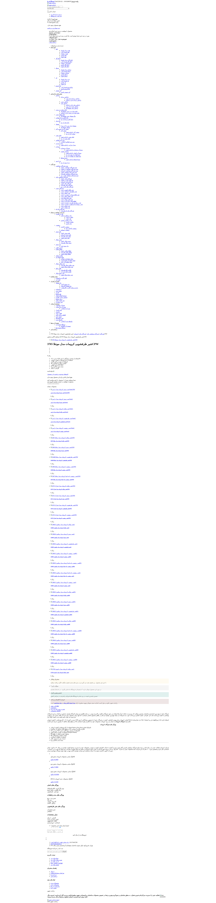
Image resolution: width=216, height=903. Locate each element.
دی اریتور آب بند (65, 162)
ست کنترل (59, 310)
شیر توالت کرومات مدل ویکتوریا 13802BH (60, 624)
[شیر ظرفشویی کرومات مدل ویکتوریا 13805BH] (64, 650)
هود (57, 49)
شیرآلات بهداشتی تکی (62, 177)
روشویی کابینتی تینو (71, 228)
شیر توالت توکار (60, 263)
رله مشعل (59, 283)
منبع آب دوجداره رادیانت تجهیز (74, 150)
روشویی (58, 225)
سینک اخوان (64, 76)
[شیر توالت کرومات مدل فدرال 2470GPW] (63, 486)
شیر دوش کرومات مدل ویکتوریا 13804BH (60, 643)
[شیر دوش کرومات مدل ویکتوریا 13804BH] (63, 640)
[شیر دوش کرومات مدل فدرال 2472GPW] (63, 495)
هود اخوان (63, 57)
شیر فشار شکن (60, 300)
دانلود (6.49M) (54, 759)
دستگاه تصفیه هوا (60, 328)
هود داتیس (63, 55)
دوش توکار (59, 239)
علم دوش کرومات (66, 235)
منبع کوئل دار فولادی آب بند (73, 156)
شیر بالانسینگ (59, 318)
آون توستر (58, 90)
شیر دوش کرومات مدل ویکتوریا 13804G (60, 537)
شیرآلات (53, 164)
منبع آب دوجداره (65, 148)
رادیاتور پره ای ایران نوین (73, 98)
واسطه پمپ (59, 320)
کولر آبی (58, 279)
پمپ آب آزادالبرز (65, 308)
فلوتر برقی (59, 313)
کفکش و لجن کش (61, 315)
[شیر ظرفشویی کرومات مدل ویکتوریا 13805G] (64, 544)
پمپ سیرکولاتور (60, 140)
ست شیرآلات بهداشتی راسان (69, 167)
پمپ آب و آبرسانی (61, 307)
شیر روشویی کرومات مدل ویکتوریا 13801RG (61, 556)
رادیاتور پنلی (64, 103)
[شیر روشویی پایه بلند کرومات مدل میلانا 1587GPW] (65, 476)
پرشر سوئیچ (59, 299)
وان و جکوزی (59, 214)
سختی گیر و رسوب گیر (62, 129)
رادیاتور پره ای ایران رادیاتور (73, 100)
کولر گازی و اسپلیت (61, 278)
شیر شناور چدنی (65, 206)
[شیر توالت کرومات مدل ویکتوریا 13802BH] (63, 621)
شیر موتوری (59, 302)
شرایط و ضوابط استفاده (57, 873)
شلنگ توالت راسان (66, 251)
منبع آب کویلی (65, 151)
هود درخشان (64, 53)
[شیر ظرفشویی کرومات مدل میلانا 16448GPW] (64, 457)
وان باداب (68, 219)
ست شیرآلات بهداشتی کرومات (69, 170)
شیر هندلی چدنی (65, 207)
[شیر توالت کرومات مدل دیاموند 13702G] (62, 669)
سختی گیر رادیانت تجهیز (72, 132)
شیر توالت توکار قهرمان (67, 265)
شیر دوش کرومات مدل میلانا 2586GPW (60, 450)
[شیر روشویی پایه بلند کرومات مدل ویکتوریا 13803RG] (66, 563)
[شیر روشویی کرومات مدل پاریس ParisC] (63, 428)
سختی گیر (63, 130)
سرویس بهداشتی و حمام (57, 212)
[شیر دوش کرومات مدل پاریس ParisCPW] (63, 389)
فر (56, 78)
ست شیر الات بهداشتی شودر (69, 172)
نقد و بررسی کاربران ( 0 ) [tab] (58, 709)
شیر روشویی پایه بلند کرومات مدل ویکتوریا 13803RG (63, 566)
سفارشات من (54, 858)
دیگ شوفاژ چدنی (60, 114)
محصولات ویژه (55, 883)
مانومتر (58, 312)
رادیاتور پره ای (65, 97)
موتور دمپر (59, 291)
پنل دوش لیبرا (65, 246)
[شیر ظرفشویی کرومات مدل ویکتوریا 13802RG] (64, 611)
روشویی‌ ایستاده (65, 230)
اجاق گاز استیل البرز (66, 62)
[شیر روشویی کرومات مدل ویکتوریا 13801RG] (64, 553)
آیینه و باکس (59, 247)
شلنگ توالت (59, 249)
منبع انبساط (64, 158)
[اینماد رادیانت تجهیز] (53, 900)
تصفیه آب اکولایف (66, 326)
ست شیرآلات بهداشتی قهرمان (69, 174)
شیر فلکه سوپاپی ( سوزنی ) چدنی (70, 195)
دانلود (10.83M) (55, 774)
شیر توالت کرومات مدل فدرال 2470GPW (60, 489)
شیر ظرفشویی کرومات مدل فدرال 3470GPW (61, 508)
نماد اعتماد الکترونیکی (69, 703)
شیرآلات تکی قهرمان (66, 185)
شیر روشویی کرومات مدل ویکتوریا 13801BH (61, 663)
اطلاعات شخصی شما (57, 863)
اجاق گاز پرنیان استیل (67, 60)
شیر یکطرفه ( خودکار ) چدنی (69, 191)
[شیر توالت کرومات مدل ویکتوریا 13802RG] (63, 592)
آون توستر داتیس (65, 92)
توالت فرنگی (59, 255)
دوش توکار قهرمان (66, 243)
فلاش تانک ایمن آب (66, 271)
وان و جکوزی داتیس (66, 220)
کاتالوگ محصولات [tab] (56, 711)
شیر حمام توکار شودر (67, 275)
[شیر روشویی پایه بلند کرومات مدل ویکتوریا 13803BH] (66, 630)
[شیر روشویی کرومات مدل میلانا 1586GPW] (63, 466)
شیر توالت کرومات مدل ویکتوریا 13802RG (60, 595)
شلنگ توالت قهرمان (66, 252)
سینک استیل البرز (65, 71)
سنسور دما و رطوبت (61, 297)
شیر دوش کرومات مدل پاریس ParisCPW (60, 392)
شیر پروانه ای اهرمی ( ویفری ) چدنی (71, 203)
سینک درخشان (65, 73)
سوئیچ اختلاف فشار (61, 296)
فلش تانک (58, 268)
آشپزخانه (53, 47)
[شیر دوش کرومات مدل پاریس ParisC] (62, 399)
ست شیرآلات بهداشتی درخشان (69, 169)
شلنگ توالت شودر (66, 254)
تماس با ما (53, 888)
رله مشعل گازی (65, 284)
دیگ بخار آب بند (65, 122)
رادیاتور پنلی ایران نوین (72, 106)
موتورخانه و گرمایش (56, 94)
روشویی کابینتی (65, 227)
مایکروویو (58, 86)
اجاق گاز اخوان (65, 66)
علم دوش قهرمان (66, 236)
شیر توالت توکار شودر (67, 267)
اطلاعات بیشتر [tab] (55, 706)
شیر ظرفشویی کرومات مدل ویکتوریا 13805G (61, 547)
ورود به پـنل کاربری (56, 14)
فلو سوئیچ (58, 294)
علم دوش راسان (65, 233)
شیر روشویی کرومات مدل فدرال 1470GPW (61, 518)
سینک (57, 68)
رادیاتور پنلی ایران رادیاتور (73, 105)
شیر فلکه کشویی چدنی (67, 190)
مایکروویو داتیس (65, 89)
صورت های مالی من (56, 860)
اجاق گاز (58, 58)
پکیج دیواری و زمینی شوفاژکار (69, 111)
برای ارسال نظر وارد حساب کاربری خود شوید (60, 835)
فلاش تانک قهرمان (66, 270)
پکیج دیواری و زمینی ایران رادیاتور (70, 113)
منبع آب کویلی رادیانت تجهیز (73, 153)
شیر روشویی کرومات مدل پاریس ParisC (60, 431)
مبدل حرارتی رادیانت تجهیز (68, 145)
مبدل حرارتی (59, 143)
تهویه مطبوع (54, 276)
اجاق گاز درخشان (66, 63)
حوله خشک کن (60, 257)
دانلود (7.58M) (54, 767)
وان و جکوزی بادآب (66, 215)
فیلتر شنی (58, 135)
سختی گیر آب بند (70, 134)
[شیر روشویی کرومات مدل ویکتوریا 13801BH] (64, 659)
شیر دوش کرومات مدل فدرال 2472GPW (60, 499)
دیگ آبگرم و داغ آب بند (67, 119)
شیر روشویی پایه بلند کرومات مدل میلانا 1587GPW (62, 479)
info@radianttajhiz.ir (56, 844)
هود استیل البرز (65, 52)
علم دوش (58, 231)
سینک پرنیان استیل (66, 70)
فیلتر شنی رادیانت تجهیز (67, 137)
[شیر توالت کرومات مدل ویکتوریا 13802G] (63, 524)
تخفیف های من (55, 865)
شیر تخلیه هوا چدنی (66, 198)
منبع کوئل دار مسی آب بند (73, 154)
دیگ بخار (58, 121)
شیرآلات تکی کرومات (67, 182)
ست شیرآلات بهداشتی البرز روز (69, 175)
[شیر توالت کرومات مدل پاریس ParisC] (62, 409)
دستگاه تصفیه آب (60, 324)
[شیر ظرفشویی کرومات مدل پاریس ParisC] (63, 418)
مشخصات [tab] (53, 707)
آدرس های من (55, 861)
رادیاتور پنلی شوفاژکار (72, 108)
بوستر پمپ (59, 316)
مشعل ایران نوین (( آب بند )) (68, 126)
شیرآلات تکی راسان (66, 179)
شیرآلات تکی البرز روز (67, 187)
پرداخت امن (54, 329)
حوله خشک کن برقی (66, 262)
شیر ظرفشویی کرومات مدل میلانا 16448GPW (61, 460)
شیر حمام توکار (60, 273)
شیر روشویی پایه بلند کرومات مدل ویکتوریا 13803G (62, 576)
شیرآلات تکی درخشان (67, 180)
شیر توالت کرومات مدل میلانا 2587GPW (60, 441)
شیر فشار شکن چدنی (67, 196)
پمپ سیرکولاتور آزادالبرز (68, 142)
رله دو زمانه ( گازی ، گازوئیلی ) (69, 287)
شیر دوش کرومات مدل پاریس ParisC (59, 402)
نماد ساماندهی (58, 703)
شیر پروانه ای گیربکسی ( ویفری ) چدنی (72, 204)
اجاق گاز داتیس (65, 65)
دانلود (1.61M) (54, 782)
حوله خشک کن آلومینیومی (68, 260)
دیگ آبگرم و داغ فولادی (62, 118)
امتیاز (60, 825)
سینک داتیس (64, 74)
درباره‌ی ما (54, 875)
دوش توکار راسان (66, 241)
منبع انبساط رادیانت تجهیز (73, 159)
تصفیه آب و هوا (55, 323)
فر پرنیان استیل (65, 79)
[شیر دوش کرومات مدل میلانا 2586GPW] (62, 447)
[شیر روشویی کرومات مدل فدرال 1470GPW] (64, 515)
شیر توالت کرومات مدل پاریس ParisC (59, 412)
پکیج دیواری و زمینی (61, 110)
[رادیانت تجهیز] (51, 3)
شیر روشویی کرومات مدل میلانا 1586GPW (60, 470)
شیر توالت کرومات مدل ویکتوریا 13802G (60, 527)
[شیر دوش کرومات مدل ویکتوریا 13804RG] (63, 601)
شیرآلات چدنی (60, 188)
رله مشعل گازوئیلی (66, 286)
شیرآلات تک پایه (60, 209)
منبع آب (58, 146)
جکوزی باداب (69, 217)
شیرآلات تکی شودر (66, 183)
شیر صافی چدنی (65, 193)
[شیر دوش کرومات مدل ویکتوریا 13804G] (63, 534)
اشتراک (64, 851)
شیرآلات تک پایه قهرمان (67, 211)
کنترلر (57, 292)
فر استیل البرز (65, 81)
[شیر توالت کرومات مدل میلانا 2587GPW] (63, 437)
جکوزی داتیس (70, 222)
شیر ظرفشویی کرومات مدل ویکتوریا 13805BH (61, 653)
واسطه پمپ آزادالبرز (66, 321)
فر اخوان (63, 84)
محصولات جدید (55, 885)
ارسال (52, 871)
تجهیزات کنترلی (55, 281)
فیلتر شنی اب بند (65, 138)
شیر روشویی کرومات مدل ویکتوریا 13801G (60, 585)
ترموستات (58, 289)
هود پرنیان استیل (65, 50)
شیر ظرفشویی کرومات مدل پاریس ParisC (60, 421)
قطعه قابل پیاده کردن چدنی (68, 201)
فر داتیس (63, 82)
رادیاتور (58, 95)
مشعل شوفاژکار (65, 127)
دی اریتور (58, 161)
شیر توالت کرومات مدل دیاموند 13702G (60, 672)
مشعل (57, 124)
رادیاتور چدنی (64, 102)
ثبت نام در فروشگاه (56, 16)
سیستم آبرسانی (55, 304)
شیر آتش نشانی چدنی (67, 199)
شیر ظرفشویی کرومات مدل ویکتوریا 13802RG (61, 614)
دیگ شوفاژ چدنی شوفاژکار (68, 116)
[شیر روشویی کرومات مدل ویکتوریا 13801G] (63, 582)
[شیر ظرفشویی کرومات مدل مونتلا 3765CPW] (64, 340)
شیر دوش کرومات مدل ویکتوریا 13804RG (60, 605)
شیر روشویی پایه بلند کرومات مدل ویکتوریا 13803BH (63, 634)
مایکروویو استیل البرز (67, 87)
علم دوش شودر (65, 238)
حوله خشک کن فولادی (67, 259)
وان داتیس (69, 223)
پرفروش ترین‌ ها (55, 886)
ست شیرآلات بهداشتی (62, 166)
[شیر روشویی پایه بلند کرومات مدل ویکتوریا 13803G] (66, 573)
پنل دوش (58, 244)
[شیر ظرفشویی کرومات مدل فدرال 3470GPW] (64, 505)
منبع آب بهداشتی (60, 305)
